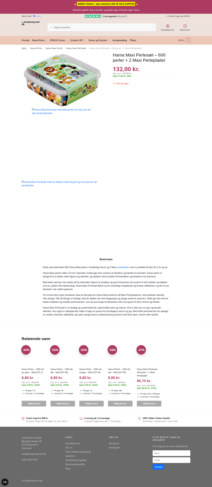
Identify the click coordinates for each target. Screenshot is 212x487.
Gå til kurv (185, 29)
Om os (69, 447)
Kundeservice (167, 29)
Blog (67, 468)
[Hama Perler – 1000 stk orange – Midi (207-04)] (91, 355)
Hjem (24, 48)
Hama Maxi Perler (54, 48)
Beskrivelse (106, 259)
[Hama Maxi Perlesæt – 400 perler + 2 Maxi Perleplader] (149, 355)
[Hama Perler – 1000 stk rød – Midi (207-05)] (120, 355)
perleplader (123, 267)
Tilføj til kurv (34, 403)
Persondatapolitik (75, 464)
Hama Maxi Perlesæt (76, 48)
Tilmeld (158, 467)
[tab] (106, 256)
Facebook (114, 443)
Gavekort (70, 456)
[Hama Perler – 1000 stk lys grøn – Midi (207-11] (34, 355)
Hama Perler (36, 48)
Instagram (114, 447)
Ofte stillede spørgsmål (78, 451)
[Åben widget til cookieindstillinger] (4, 482)
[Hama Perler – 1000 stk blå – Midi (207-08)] (62, 355)
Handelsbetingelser (76, 460)
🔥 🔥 (106, 3)
